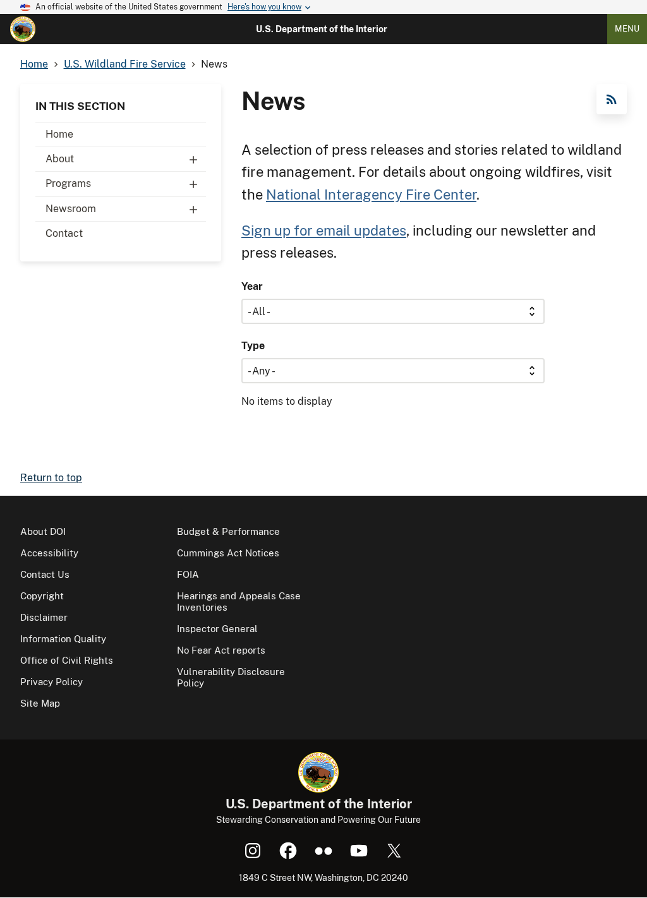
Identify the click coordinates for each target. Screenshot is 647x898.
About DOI (43, 531)
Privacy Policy (51, 681)
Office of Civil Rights (66, 660)
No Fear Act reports (221, 650)
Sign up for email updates (323, 230)
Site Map (40, 703)
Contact (64, 233)
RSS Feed (611, 99)
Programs (68, 183)
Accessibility (49, 553)
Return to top (51, 478)
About (59, 159)
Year (252, 286)
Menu (627, 28)
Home (59, 134)
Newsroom (70, 209)
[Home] (22, 29)
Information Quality (63, 638)
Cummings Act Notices (228, 553)
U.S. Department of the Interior (321, 29)
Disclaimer (44, 617)
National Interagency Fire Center (371, 194)
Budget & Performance (228, 531)
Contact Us (45, 574)
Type (253, 346)
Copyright (42, 595)
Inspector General (217, 628)
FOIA (188, 574)
